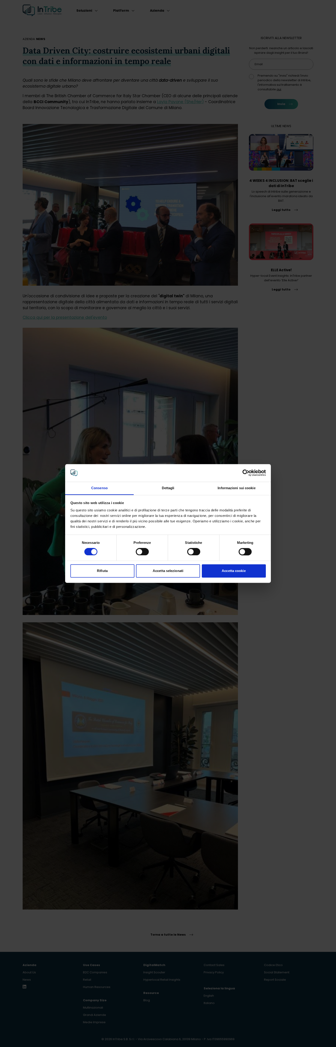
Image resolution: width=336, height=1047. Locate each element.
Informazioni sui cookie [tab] (236, 488)
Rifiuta (102, 571)
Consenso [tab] (99, 488)
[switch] (142, 552)
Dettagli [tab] (168, 488)
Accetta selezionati (168, 571)
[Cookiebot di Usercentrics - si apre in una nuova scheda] (246, 473)
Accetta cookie (233, 571)
